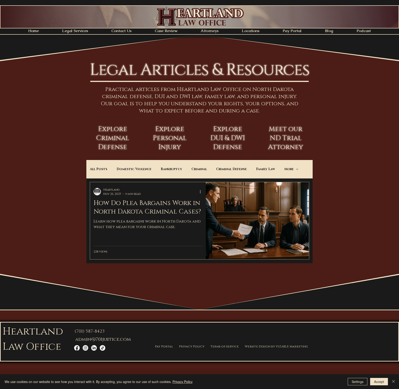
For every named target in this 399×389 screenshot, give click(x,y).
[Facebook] (77, 348)
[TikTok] (102, 348)
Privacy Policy (182, 381)
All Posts (98, 169)
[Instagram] (85, 348)
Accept (379, 381)
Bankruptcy (171, 169)
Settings (357, 381)
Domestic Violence (134, 169)
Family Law (265, 169)
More (289, 169)
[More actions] (202, 191)
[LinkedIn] (94, 348)
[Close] (393, 381)
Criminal (199, 169)
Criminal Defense (231, 169)
